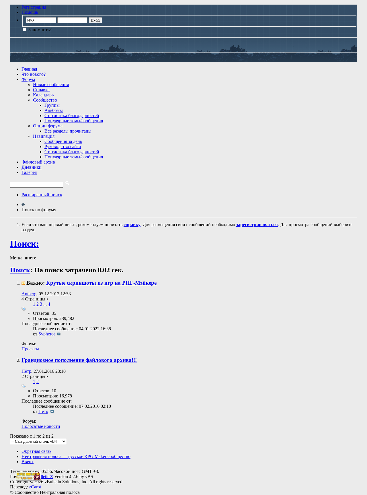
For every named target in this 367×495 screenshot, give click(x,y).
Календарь (43, 94)
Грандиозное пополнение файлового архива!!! (79, 360)
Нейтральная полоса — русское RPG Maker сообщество (76, 456)
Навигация (43, 136)
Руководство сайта (62, 146)
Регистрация (34, 7)
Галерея (29, 172)
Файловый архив (38, 162)
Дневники (32, 167)
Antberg (29, 293)
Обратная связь (36, 451)
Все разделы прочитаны (67, 131)
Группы (52, 105)
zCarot (35, 486)
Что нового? (34, 74)
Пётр (26, 371)
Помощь (30, 12)
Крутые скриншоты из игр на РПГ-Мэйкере (101, 283)
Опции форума (48, 125)
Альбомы (53, 110)
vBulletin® (43, 476)
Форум (28, 79)
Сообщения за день (63, 141)
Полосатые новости (41, 426)
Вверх (28, 461)
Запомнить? (39, 29)
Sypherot (46, 333)
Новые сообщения (51, 84)
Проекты (30, 348)
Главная (29, 69)
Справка (41, 89)
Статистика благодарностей (71, 115)
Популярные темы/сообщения (73, 120)
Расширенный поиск (42, 194)
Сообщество (45, 100)
